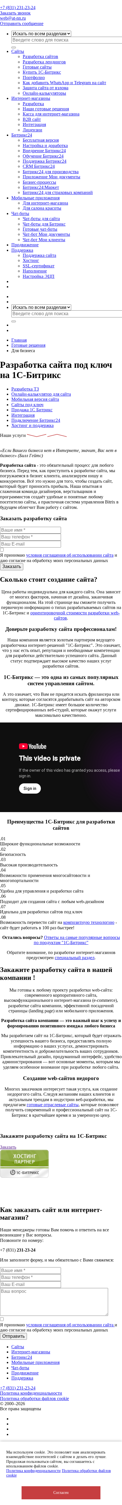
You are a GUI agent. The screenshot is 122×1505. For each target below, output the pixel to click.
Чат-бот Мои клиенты (44, 239)
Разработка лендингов (44, 61)
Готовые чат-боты (40, 229)
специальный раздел (74, 957)
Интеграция (34, 124)
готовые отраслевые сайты (53, 1104)
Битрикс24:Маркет (41, 187)
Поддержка (22, 250)
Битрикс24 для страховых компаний (58, 192)
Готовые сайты (37, 67)
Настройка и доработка (45, 145)
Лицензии (32, 129)
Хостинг (31, 260)
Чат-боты (20, 213)
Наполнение (35, 271)
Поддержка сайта (39, 255)
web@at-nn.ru (13, 18)
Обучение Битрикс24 (43, 156)
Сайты (17, 51)
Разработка (33, 103)
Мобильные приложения (35, 197)
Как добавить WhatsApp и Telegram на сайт (64, 82)
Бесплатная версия (41, 140)
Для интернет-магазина (45, 203)
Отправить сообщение (21, 23)
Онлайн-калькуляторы (44, 93)
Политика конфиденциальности (33, 1471)
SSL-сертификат (38, 265)
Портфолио (34, 77)
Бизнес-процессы (39, 182)
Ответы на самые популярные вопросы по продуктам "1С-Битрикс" (77, 940)
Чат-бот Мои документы (46, 234)
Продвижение (25, 244)
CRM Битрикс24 (39, 166)
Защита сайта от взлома (45, 87)
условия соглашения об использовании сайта (69, 555)
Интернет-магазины (30, 98)
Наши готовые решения (46, 108)
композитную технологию (88, 922)
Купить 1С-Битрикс (42, 72)
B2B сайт (32, 119)
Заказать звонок (15, 13)
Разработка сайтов (40, 56)
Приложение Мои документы (51, 176)
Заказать (8, 1147)
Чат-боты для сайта (41, 218)
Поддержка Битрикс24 (44, 161)
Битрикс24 (21, 135)
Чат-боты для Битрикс (44, 224)
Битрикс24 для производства (51, 171)
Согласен (61, 1492)
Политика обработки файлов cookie (34, 1398)
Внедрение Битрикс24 (44, 150)
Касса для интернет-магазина (51, 114)
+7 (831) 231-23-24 (17, 7)
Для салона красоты (42, 208)
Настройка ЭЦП (38, 276)
